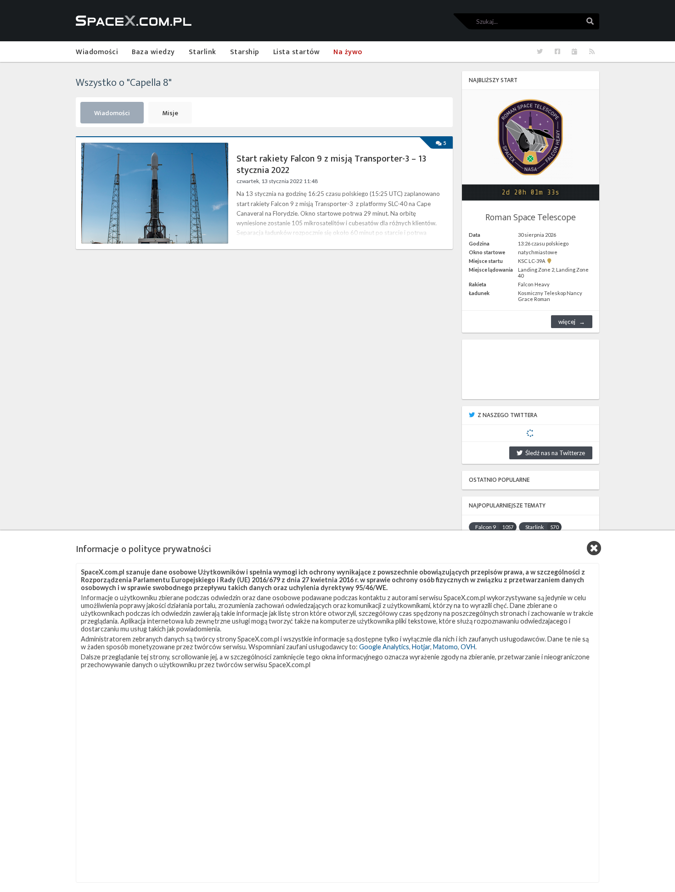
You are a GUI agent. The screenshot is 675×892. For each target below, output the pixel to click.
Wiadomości (112, 113)
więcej (566, 321)
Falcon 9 (494, 527)
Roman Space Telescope (530, 217)
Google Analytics (384, 647)
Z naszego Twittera (507, 415)
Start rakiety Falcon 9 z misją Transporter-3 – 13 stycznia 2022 (331, 164)
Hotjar (421, 647)
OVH (468, 647)
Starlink (541, 527)
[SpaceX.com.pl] (133, 21)
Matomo (445, 647)
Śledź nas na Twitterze (554, 453)
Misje (170, 113)
